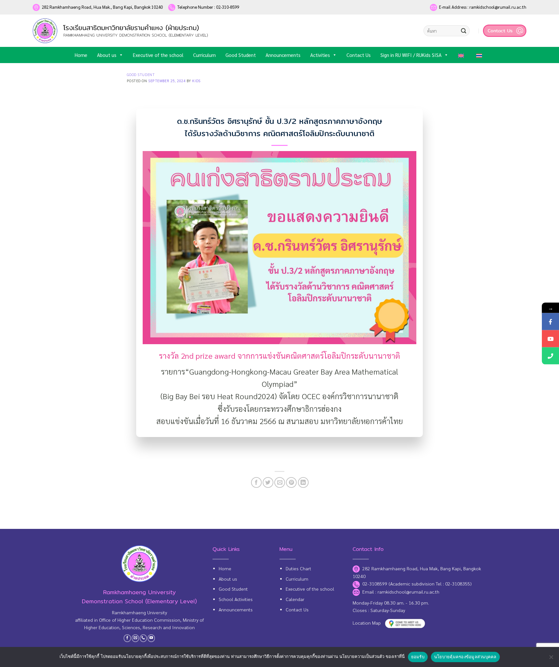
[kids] (122, 30)
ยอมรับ (417, 656)
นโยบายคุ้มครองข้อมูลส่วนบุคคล (465, 656)
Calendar (295, 599)
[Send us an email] (135, 638)
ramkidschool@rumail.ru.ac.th (408, 592)
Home (81, 55)
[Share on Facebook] (256, 482)
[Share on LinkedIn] (303, 482)
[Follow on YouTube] (151, 638)
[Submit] (463, 30)
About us (106, 55)
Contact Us (358, 55)
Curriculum (204, 55)
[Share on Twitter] (268, 482)
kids (196, 80)
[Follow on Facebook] (127, 638)
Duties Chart (298, 568)
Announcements (283, 55)
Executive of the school (158, 55)
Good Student (240, 55)
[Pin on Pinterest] (291, 482)
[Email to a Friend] (279, 482)
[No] (551, 659)
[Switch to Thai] (480, 55)
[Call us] (143, 638)
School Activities (236, 599)
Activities (320, 55)
